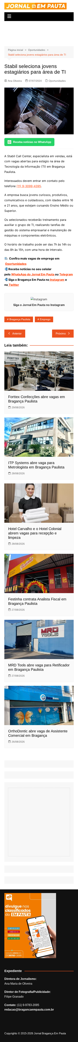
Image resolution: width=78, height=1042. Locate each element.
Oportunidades (57, 80)
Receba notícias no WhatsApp (32, 141)
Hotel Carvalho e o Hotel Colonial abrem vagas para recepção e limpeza (34, 533)
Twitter (13, 285)
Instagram (56, 279)
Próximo (61, 333)
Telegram (66, 274)
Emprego (45, 319)
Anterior (17, 333)
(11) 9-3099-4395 (29, 186)
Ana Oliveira (15, 80)
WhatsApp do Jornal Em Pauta (33, 274)
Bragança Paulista (19, 319)
